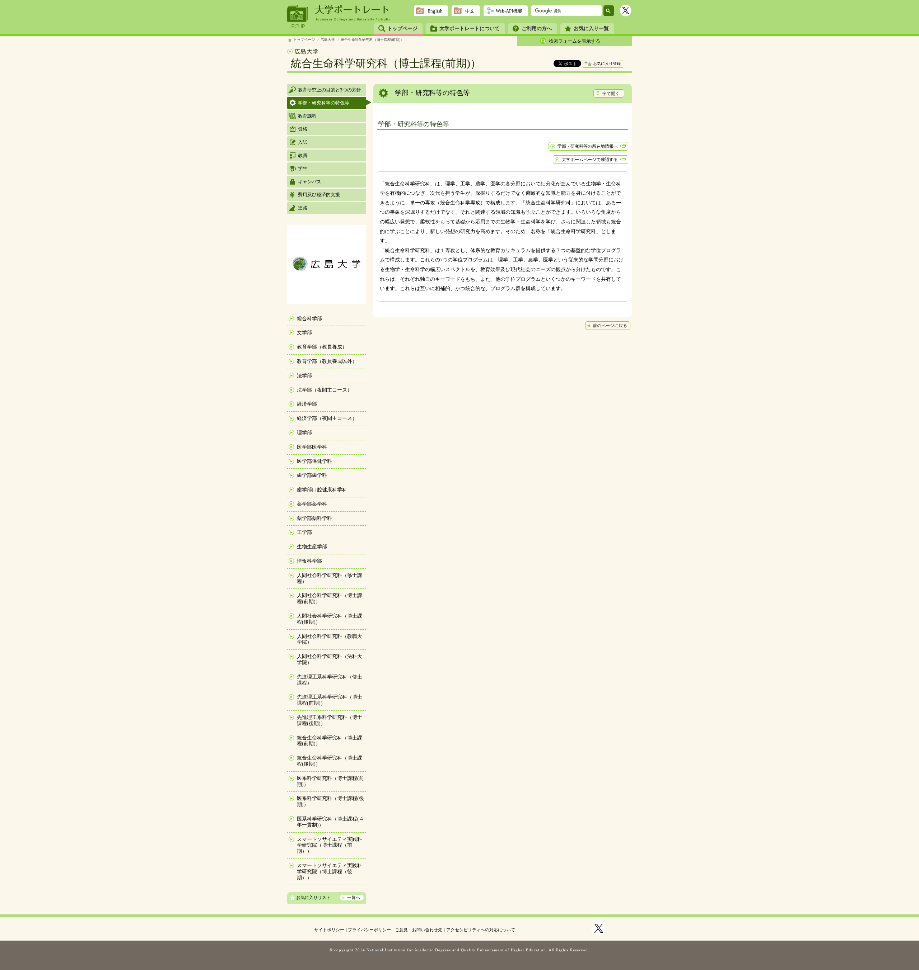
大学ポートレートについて (469, 28)
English (435, 11)
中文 (470, 11)
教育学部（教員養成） (322, 347)
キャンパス (309, 181)
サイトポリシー (329, 929)
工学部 (304, 532)
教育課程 (307, 116)
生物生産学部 (312, 546)
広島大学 (328, 40)
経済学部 (307, 404)
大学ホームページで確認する (590, 159)
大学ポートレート (352, 9)
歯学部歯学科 (312, 475)
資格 (302, 129)
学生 (302, 168)
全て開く (611, 93)
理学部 (304, 432)
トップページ (402, 28)
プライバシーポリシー (369, 929)
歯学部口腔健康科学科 (322, 489)
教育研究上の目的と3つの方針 (329, 90)
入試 (302, 142)
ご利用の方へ (537, 28)
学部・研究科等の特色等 (323, 102)
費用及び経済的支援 (319, 194)
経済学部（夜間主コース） (327, 418)
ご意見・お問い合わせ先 (418, 929)
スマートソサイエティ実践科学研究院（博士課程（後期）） (329, 871)
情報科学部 (309, 561)
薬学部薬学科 (312, 504)
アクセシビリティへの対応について (480, 929)
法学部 (304, 375)
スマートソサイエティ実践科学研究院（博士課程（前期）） (329, 845)
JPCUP (297, 17)
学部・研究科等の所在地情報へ (588, 146)
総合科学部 (309, 318)
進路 (302, 207)
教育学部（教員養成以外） (327, 361)
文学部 (304, 332)
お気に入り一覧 (591, 28)
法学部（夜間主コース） (324, 390)
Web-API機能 (509, 11)
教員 (302, 155)
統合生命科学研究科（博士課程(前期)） (372, 40)
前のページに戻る (610, 325)
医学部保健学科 (314, 461)
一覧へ (353, 897)
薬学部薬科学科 (314, 518)
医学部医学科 (312, 447)
